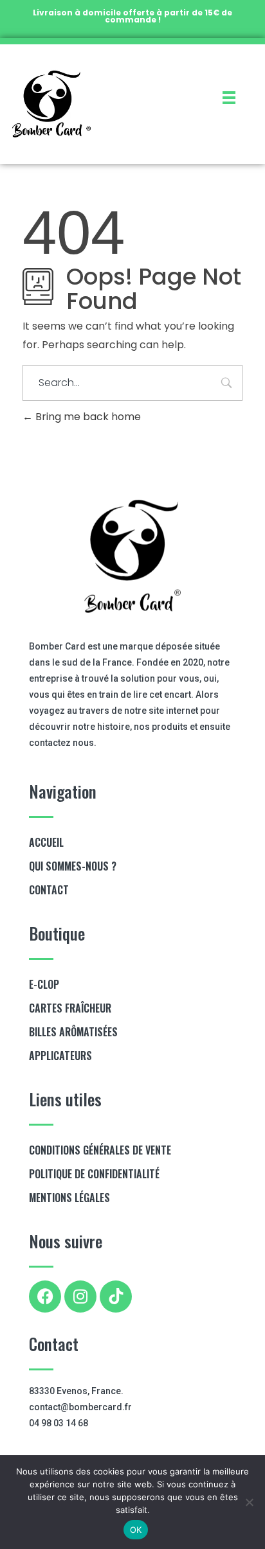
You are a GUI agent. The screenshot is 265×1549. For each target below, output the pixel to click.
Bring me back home (87, 416)
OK (136, 1530)
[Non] (248, 1502)
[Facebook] (45, 1296)
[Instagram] (80, 1296)
